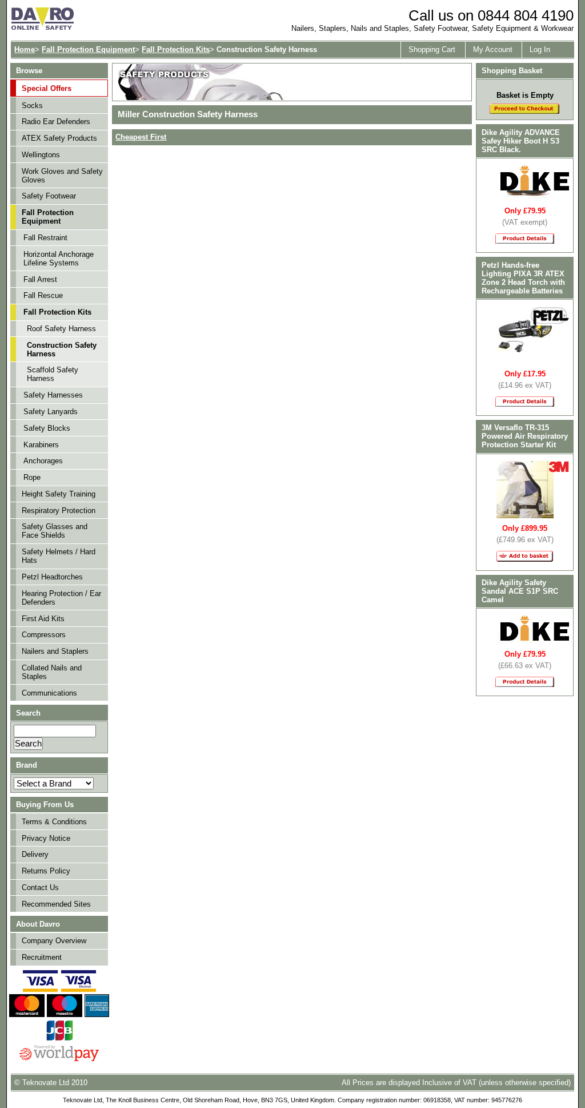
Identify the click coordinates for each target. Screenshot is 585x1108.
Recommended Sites (56, 904)
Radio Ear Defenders (56, 121)
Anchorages (43, 460)
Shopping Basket (512, 70)
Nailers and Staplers (55, 651)
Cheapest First (140, 137)
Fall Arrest (40, 279)
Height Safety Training (58, 494)
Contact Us (40, 887)
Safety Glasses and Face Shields (54, 530)
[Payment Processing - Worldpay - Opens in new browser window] (59, 1059)
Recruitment (42, 957)
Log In (540, 49)
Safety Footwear (49, 196)
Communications (49, 693)
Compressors (44, 634)
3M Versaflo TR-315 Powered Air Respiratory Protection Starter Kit (525, 436)
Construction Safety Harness (62, 349)
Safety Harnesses (53, 395)
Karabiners (41, 444)
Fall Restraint (45, 237)
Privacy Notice (46, 838)
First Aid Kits (43, 618)
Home (24, 49)
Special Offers (46, 88)
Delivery (35, 854)
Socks (32, 105)
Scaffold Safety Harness (52, 374)
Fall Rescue (43, 295)
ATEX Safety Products (59, 138)
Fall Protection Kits (176, 49)
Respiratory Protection (58, 510)
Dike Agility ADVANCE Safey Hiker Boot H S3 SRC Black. (521, 141)
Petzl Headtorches (52, 577)
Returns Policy (46, 871)
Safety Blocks (46, 428)
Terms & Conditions (54, 821)
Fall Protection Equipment (88, 49)
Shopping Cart (431, 49)
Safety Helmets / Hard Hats (58, 556)
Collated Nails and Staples (52, 672)
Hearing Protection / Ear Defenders (61, 597)
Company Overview (54, 940)
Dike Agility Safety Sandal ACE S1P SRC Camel (520, 591)
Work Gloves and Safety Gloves (62, 175)
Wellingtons (41, 154)
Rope (32, 477)
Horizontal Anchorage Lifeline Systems (58, 258)
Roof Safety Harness (61, 328)
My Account (492, 49)
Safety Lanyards (50, 411)
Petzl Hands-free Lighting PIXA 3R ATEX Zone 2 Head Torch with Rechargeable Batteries (523, 278)
